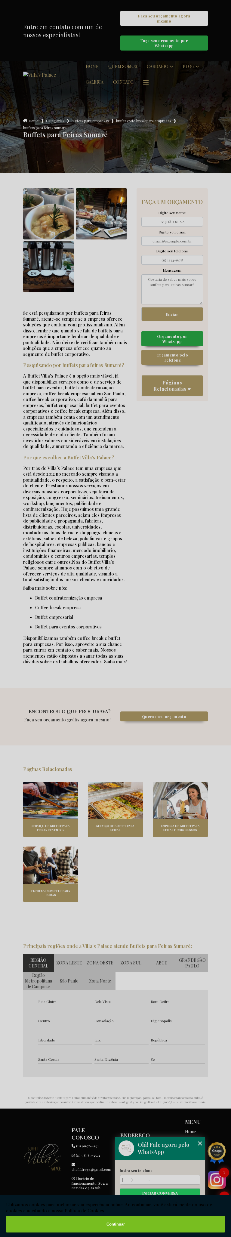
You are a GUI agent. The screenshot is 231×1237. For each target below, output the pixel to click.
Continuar (115, 1224)
